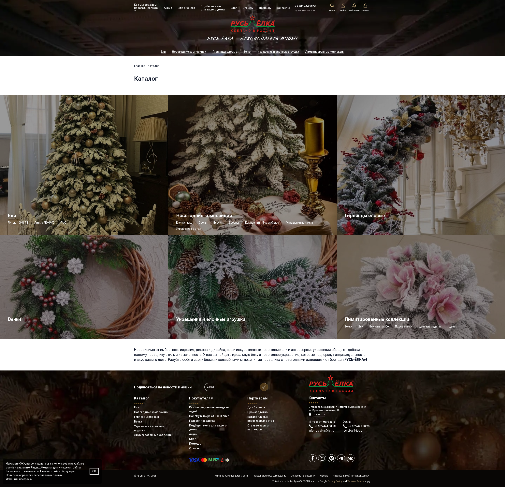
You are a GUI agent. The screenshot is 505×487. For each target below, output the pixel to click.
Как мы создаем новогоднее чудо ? (146, 8)
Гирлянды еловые (224, 51)
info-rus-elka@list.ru (322, 430)
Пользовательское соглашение (269, 475)
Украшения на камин (299, 222)
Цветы (453, 326)
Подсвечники (403, 326)
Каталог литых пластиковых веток (260, 418)
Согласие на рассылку (303, 475)
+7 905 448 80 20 (358, 426)
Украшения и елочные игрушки (278, 51)
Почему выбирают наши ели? (209, 416)
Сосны (203, 222)
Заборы (234, 222)
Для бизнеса (186, 7)
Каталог (141, 398)
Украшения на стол (188, 228)
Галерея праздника (202, 420)
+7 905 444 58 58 (305, 6)
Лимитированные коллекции (324, 51)
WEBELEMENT (363, 475)
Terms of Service (355, 481)
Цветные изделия (430, 326)
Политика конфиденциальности (231, 475)
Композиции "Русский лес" (262, 222)
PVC (63, 222)
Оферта (324, 475)
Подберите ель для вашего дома (213, 8)
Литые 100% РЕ (18, 222)
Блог (233, 7)
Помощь (265, 7)
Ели (163, 51)
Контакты (283, 7)
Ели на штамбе (379, 326)
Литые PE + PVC (45, 222)
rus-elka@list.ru (352, 430)
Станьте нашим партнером (258, 427)
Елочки (218, 222)
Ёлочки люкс (184, 222)
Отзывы (247, 7)
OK (94, 471)
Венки (247, 51)
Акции (168, 7)
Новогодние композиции (189, 51)
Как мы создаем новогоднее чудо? (209, 409)
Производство (257, 412)
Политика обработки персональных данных (34, 475)
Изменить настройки (19, 478)
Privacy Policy (335, 481)
